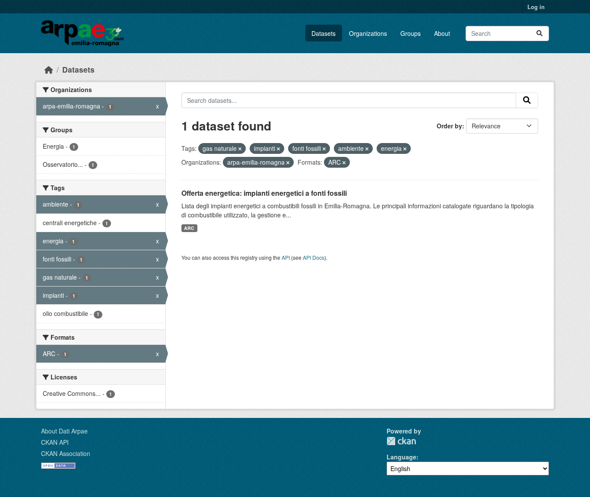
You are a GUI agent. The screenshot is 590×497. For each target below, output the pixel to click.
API (286, 257)
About (442, 33)
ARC (189, 228)
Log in (536, 7)
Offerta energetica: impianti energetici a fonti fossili (264, 193)
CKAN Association (65, 453)
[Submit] (539, 33)
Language (401, 456)
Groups (410, 33)
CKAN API (55, 442)
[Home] (48, 69)
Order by (449, 125)
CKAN (401, 441)
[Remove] (239, 148)
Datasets (323, 33)
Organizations (368, 33)
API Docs (313, 257)
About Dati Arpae (64, 431)
